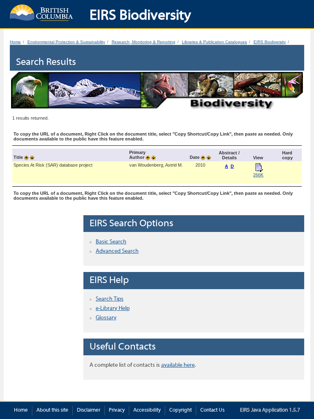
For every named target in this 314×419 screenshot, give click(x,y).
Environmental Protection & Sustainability (66, 42)
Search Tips (109, 299)
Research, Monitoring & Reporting (143, 42)
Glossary (106, 318)
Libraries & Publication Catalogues (214, 42)
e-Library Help (113, 308)
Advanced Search (117, 251)
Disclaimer (88, 410)
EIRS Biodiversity (269, 42)
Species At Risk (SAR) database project (52, 165)
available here (178, 365)
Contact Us (212, 410)
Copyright (180, 410)
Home (15, 42)
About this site (52, 410)
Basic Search (111, 242)
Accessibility (147, 410)
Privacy (117, 410)
